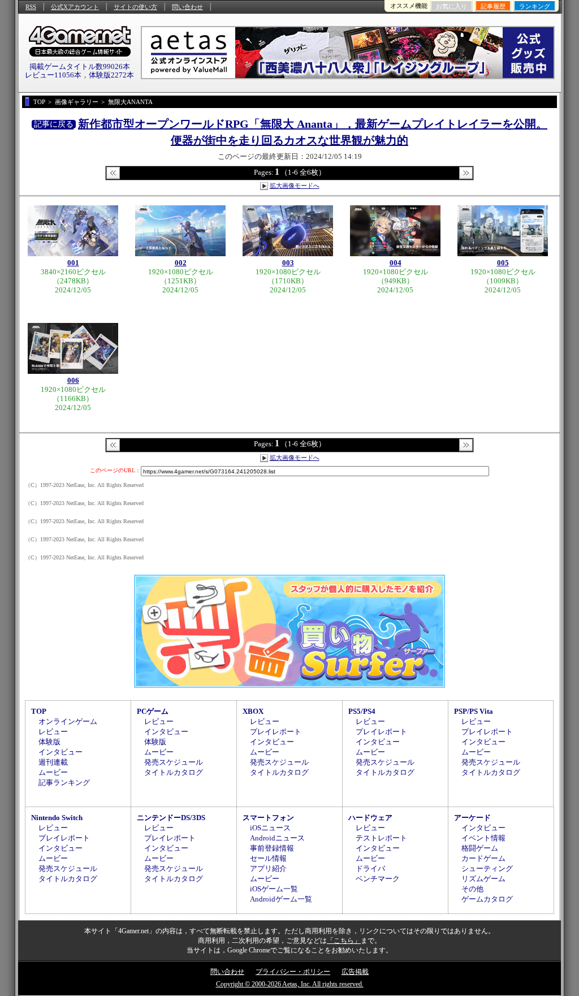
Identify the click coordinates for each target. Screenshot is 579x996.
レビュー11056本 (53, 75)
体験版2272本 (111, 75)
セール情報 (268, 858)
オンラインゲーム (67, 721)
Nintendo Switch (57, 817)
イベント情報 (483, 838)
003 (288, 262)
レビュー (53, 731)
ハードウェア (370, 817)
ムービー (53, 772)
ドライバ (370, 868)
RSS (30, 6)
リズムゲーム (483, 878)
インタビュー (60, 752)
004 (395, 262)
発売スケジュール (173, 762)
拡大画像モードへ (294, 185)
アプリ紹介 (268, 868)
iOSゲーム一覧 (274, 889)
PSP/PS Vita (473, 711)
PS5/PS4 (361, 711)
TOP (38, 711)
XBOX (253, 711)
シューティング (487, 868)
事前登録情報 (272, 848)
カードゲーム (483, 858)
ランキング (534, 6)
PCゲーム (152, 711)
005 (503, 262)
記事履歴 (493, 6)
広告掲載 (355, 972)
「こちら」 (344, 941)
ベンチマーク (378, 878)
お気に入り (451, 6)
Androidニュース (277, 838)
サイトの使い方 (135, 6)
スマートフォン (268, 817)
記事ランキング (64, 782)
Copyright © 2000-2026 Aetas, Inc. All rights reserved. (290, 984)
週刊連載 (53, 762)
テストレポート (381, 838)
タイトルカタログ (173, 772)
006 (73, 380)
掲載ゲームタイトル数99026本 (79, 66)
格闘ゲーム (479, 848)
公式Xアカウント (75, 6)
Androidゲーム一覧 (281, 899)
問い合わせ (187, 6)
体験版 (49, 742)
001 (73, 262)
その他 (472, 889)
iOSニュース (270, 827)
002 (181, 262)
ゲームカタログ (487, 899)
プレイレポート (275, 731)
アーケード (472, 817)
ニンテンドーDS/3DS (171, 817)
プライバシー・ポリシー (293, 972)
